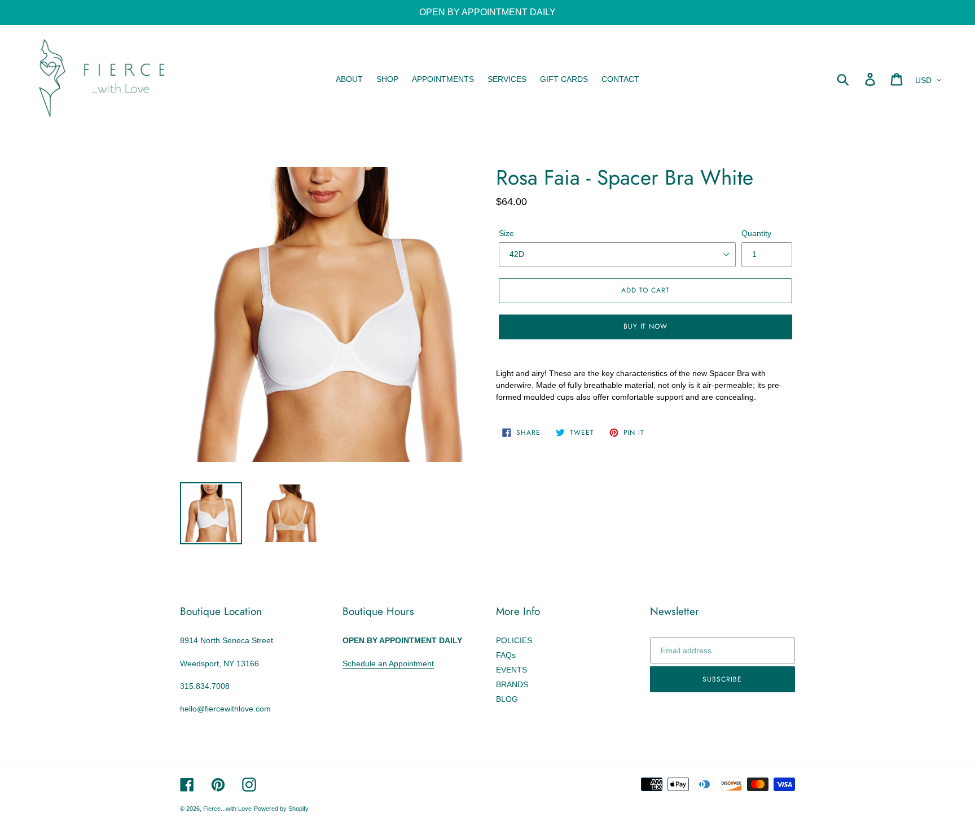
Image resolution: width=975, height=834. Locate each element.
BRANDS (512, 684)
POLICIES (514, 640)
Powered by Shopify (281, 808)
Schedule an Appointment (388, 663)
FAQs (506, 655)
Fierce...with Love (227, 808)
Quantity (756, 233)
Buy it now (645, 326)
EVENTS (511, 669)
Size (506, 233)
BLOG (507, 699)
